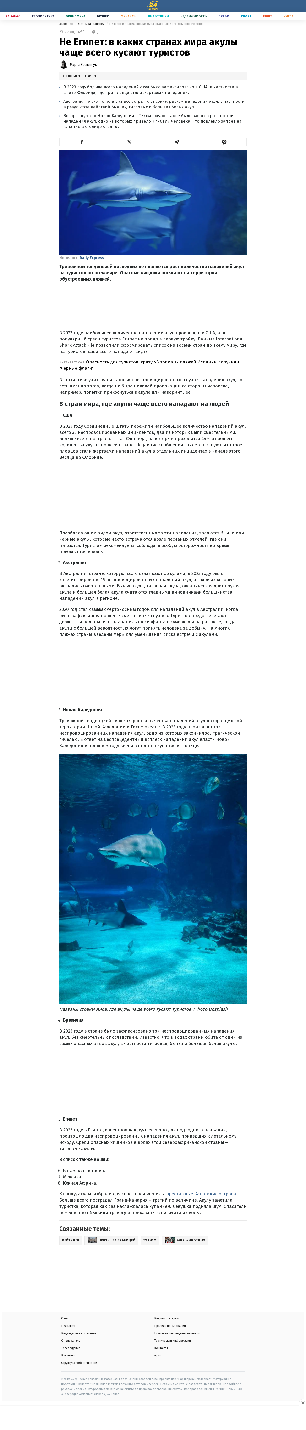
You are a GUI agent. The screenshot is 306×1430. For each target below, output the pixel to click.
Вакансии (68, 1355)
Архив (158, 1355)
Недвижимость (193, 16)
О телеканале (70, 1340)
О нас (65, 1318)
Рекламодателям (166, 1318)
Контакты (161, 1348)
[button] (81, 142)
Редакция (68, 1326)
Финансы (128, 16)
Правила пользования (170, 1326)
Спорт (246, 16)
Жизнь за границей (91, 23)
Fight (267, 16)
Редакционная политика (78, 1333)
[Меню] (9, 6)
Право (224, 16)
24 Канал (13, 16)
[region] (153, 1418)
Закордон (66, 23)
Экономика (75, 16)
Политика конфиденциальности (177, 1333)
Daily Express (92, 257)
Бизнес (103, 16)
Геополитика (43, 16)
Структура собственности (79, 1363)
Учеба (289, 16)
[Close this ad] (302, 1402)
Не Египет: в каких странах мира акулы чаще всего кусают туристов (156, 23)
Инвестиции (158, 16)
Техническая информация (172, 1340)
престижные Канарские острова (201, 1194)
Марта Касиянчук (83, 65)
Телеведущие (70, 1348)
